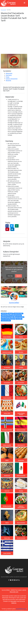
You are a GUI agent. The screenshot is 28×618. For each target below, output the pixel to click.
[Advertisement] (14, 39)
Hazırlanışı (9, 75)
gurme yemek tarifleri (6, 318)
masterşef (10, 313)
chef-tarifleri (19, 318)
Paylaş (7, 77)
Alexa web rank (14, 592)
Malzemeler (9, 73)
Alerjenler (8, 80)
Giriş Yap (10, 276)
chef (14, 318)
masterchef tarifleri (5, 315)
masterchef (4, 313)
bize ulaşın (14, 601)
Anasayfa (3, 10)
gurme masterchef (19, 317)
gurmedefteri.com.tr (21, 608)
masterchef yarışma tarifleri (7, 317)
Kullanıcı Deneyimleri (12, 79)
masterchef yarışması (16, 315)
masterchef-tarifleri (18, 313)
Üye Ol (18, 276)
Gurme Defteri (14, 303)
